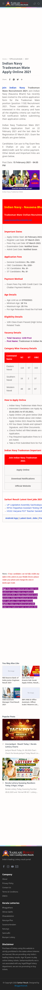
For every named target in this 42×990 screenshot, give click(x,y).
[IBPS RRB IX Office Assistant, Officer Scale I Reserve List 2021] (31, 693)
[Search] (38, 3)
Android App (11, 518)
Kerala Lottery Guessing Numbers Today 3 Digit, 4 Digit (20, 784)
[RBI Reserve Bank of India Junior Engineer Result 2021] (11, 671)
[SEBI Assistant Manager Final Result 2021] (11, 693)
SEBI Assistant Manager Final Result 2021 (10, 702)
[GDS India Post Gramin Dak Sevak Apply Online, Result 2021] (31, 671)
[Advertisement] (21, 31)
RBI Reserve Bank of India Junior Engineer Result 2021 (10, 680)
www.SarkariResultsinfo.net (18, 220)
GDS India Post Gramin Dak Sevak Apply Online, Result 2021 (30, 680)
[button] (34, 3)
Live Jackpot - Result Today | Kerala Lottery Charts (20, 745)
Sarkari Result (22, 982)
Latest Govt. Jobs (28, 518)
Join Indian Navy (13, 87)
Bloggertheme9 (21, 985)
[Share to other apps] (21, 79)
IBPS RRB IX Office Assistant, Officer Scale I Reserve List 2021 (29, 702)
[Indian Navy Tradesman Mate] (21, 180)
